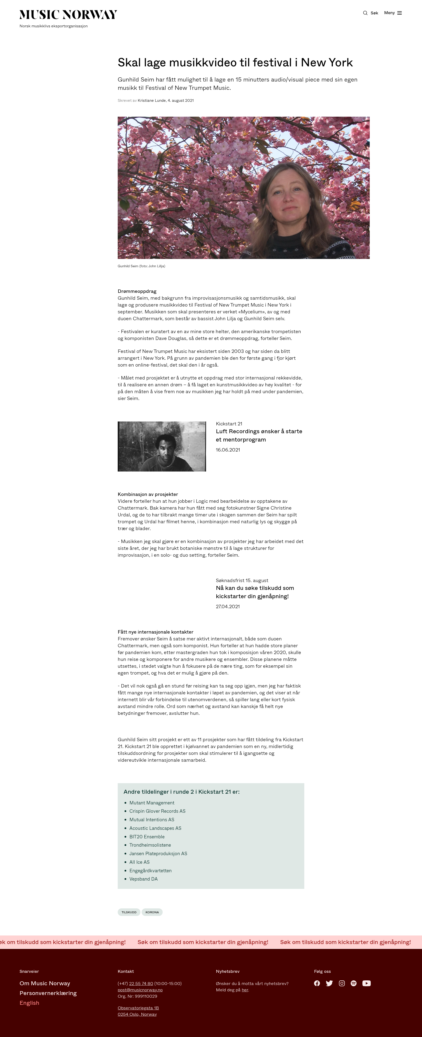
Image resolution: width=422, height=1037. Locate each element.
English (29, 1003)
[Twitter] (329, 983)
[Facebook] (317, 983)
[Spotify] (354, 983)
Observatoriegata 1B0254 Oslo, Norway (138, 1011)
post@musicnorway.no (140, 990)
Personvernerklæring (48, 993)
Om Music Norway (45, 983)
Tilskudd (129, 912)
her (245, 990)
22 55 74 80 (141, 983)
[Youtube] (366, 983)
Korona (152, 912)
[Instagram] (342, 983)
